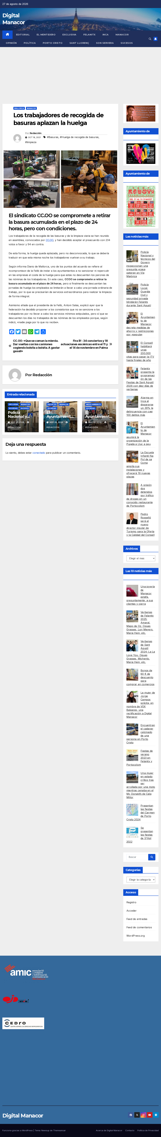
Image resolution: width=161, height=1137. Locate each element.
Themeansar (59, 1130)
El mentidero (46, 34)
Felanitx (89, 34)
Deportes (51, 404)
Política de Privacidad (148, 1130)
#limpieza (30, 142)
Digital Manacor (22, 1115)
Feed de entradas (136, 919)
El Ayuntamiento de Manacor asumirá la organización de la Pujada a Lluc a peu (140, 434)
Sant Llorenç (79, 43)
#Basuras (52, 137)
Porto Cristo (53, 43)
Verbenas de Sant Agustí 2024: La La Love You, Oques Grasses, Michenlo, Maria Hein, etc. (140, 652)
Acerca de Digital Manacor (109, 1130)
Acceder (131, 910)
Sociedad (13, 408)
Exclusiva (69, 34)
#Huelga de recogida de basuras (79, 137)
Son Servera (105, 43)
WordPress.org (135, 935)
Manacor (122, 34)
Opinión (11, 43)
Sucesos (127, 43)
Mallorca (19, 108)
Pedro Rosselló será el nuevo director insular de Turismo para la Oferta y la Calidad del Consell (140, 524)
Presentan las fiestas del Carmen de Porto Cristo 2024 (140, 812)
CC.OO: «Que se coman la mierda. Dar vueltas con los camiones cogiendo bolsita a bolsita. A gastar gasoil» (36, 346)
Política (30, 43)
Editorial (23, 34)
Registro (131, 902)
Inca (106, 34)
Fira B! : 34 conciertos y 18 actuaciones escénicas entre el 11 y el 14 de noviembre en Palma (84, 344)
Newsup (45, 1130)
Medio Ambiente (93, 404)
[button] (150, 38)
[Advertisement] (80, 71)
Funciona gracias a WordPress (17, 1130)
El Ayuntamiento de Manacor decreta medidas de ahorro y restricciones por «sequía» (140, 324)
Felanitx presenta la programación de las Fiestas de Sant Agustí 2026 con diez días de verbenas (140, 379)
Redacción (36, 133)
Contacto (129, 1130)
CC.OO (49, 240)
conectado (39, 452)
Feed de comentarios (139, 927)
